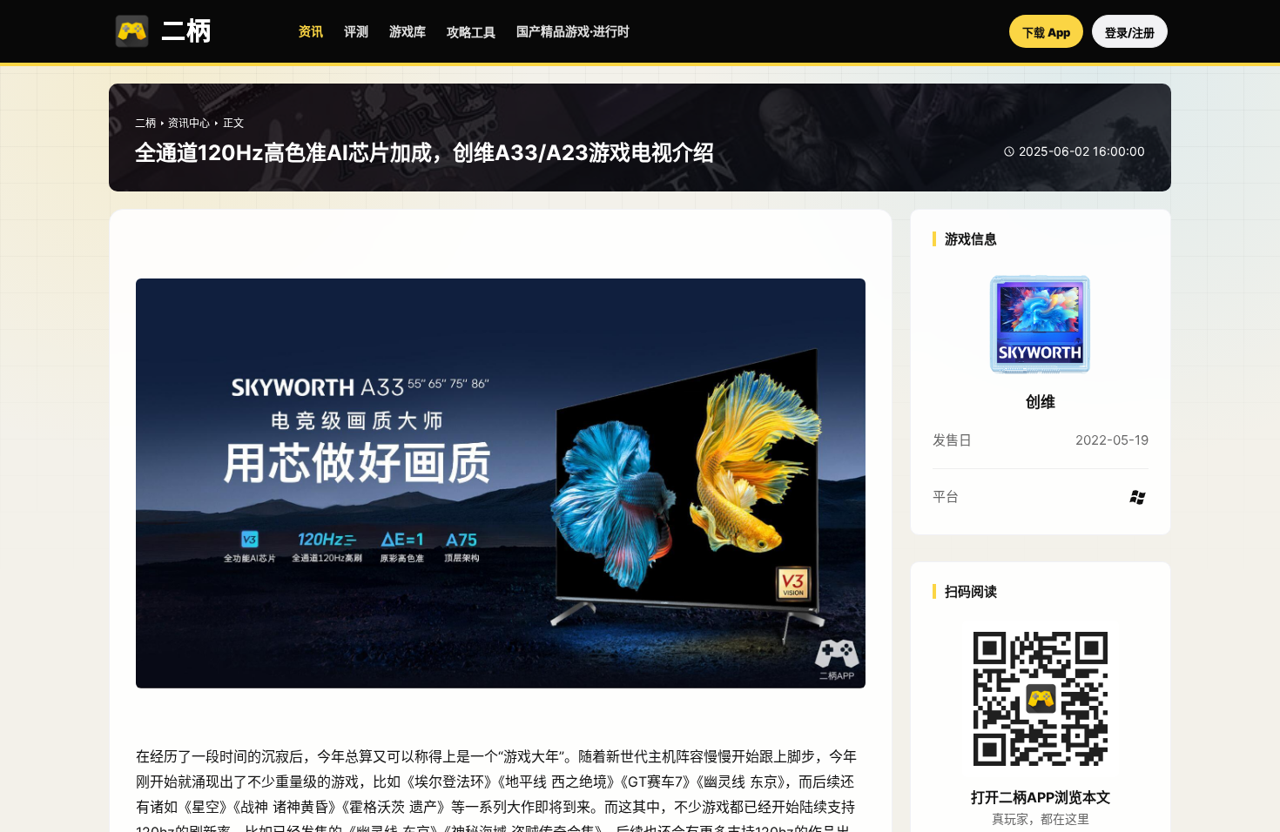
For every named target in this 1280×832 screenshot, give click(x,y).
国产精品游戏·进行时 (573, 30)
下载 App (1046, 32)
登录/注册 (1130, 32)
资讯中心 (189, 123)
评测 (356, 30)
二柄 (145, 123)
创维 (1040, 402)
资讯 (311, 30)
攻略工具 (471, 31)
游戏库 (407, 30)
